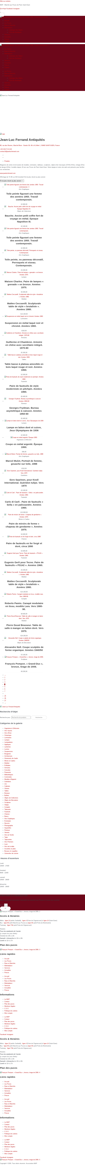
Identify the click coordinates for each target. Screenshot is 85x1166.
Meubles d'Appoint (10, 779)
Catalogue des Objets (16, 30)
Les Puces (7, 23)
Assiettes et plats (10, 849)
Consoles (7, 770)
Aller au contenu (5, 1)
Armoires (7, 768)
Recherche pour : (5, 717)
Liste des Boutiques (15, 32)
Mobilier (6, 763)
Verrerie (6, 832)
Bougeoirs (7, 754)
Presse (6, 39)
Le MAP (7, 999)
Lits (5, 784)
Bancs (6, 816)
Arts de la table (9, 846)
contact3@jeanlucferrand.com (9, 151)
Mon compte (8, 1013)
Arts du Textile (9, 835)
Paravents (7, 772)
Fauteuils (7, 812)
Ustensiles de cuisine (11, 853)
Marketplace (8, 27)
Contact (6, 41)
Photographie (8, 825)
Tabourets (7, 809)
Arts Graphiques (9, 818)
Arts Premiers (8, 842)
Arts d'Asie (7, 733)
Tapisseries (8, 839)
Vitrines (6, 788)
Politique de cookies (10, 1011)
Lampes (7, 740)
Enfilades (7, 765)
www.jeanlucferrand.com (7, 173)
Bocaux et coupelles (10, 851)
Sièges (6, 805)
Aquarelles (7, 828)
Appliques (7, 744)
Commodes (8, 777)
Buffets (6, 795)
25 (5, 696)
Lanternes (7, 747)
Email (2, 905)
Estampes (7, 821)
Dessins (7, 823)
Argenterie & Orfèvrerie (11, 728)
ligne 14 (46, 920)
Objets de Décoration (11, 800)
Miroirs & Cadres (9, 761)
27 (5, 700)
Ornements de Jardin (11, 758)
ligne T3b (10, 925)
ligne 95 (30, 923)
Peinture (7, 830)
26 (5, 698)
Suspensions (8, 751)
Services (7, 34)
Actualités (7, 37)
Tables (6, 791)
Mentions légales (9, 1006)
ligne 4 (24, 920)
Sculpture (7, 802)
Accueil (6, 20)
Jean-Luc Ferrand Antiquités (11, 707)
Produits (7, 161)
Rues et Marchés (9, 25)
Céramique (7, 735)
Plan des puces (9, 1004)
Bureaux (7, 793)
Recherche (39, 717)
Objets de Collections (11, 798)
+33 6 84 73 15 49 (6, 149)
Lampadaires (8, 742)
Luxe (6, 844)
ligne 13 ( (8, 920)
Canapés (7, 807)
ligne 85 (6, 923)
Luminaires (7, 737)
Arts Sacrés (8, 730)
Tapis (6, 837)
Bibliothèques (8, 774)
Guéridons (7, 781)
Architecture (8, 756)
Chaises (7, 814)
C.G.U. (6, 1008)
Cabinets (7, 786)
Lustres (6, 749)
